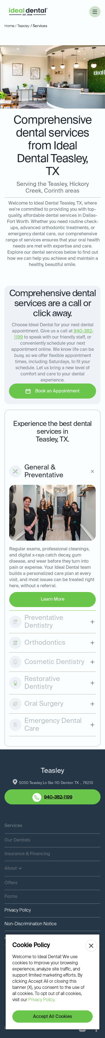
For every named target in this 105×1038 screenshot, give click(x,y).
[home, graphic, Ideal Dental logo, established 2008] (28, 12)
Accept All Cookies (52, 1017)
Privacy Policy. (41, 1000)
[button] (95, 11)
